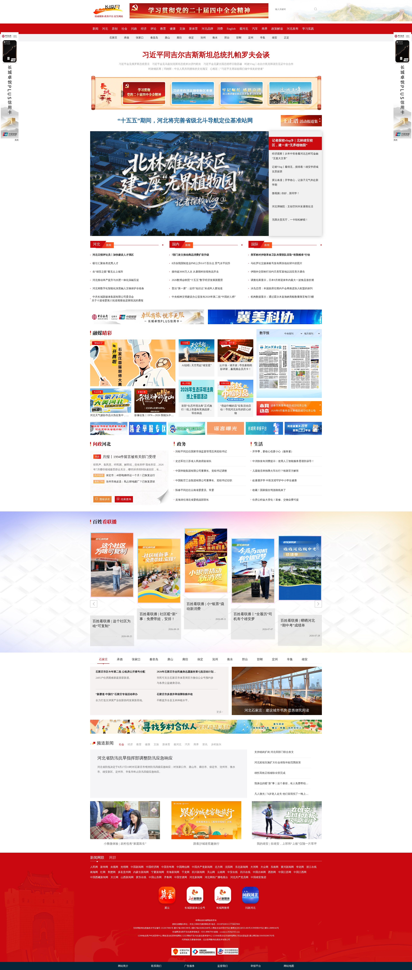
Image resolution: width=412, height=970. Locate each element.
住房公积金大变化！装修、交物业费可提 (275, 499)
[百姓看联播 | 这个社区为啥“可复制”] (300, 568)
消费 (220, 28)
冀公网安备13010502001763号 (261, 936)
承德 (126, 37)
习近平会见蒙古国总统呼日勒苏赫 (222, 64)
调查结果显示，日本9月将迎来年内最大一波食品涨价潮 (282, 280)
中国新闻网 (137, 867)
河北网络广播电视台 (216, 877)
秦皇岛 (154, 37)
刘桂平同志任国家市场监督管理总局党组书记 (201, 451)
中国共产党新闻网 (202, 867)
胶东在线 (141, 877)
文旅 (182, 28)
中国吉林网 (259, 872)
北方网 (219, 867)
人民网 (94, 867)
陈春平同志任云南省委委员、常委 (194, 490)
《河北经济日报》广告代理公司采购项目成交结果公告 (294, 410)
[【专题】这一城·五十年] (290, 93)
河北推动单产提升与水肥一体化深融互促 (116, 280)
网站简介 (123, 966)
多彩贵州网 (124, 872)
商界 (264, 28)
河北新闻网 (195, 877)
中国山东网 (155, 877)
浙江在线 (311, 867)
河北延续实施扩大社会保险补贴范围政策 (277, 762)
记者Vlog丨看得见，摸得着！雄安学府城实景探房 (295, 169)
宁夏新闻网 (157, 872)
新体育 (193, 28)
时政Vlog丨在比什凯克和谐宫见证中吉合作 (268, 64)
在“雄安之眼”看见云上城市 (108, 271)
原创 (115, 28)
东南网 (274, 867)
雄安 (274, 37)
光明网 (124, 867)
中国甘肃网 (180, 877)
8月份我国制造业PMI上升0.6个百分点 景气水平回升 (201, 263)
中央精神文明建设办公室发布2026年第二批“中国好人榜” (204, 296)
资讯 (204, 744)
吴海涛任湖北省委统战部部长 (192, 499)
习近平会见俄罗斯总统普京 (134, 64)
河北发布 (292, 28)
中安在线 (232, 872)
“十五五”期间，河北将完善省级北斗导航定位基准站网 (185, 120)
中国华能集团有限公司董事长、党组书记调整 (201, 470)
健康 (173, 28)
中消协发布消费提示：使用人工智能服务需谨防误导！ (283, 461)
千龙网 (185, 872)
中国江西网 (300, 872)
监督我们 (222, 966)
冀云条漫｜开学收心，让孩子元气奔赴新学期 (295, 182)
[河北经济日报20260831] (273, 366)
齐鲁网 (168, 877)
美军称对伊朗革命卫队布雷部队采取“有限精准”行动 (280, 254)
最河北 (243, 28)
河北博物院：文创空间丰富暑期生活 (292, 206)
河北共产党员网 (239, 877)
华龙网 (300, 867)
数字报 (264, 333)
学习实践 (308, 28)
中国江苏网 (284, 872)
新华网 (104, 867)
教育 (163, 28)
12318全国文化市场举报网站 (225, 936)
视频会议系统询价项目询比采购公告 (291, 405)
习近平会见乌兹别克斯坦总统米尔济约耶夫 (176, 64)
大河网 (254, 867)
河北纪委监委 (243, 936)
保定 (191, 37)
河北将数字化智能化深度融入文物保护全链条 (118, 288)
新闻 (95, 28)
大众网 (264, 867)
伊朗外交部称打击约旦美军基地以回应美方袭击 (278, 271)
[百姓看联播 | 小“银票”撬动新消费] (159, 571)
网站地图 (289, 966)
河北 (105, 28)
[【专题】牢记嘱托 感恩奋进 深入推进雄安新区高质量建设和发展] (241, 93)
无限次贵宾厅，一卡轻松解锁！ (290, 219)
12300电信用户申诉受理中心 (150, 936)
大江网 (114, 877)
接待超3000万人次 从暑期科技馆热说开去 (195, 271)
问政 (134, 28)
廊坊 (179, 37)
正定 (286, 37)
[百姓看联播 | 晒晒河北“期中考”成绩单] (253, 571)
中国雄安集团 (258, 877)
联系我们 (156, 966)
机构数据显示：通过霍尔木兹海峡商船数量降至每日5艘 (282, 296)
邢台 (226, 37)
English (231, 28)
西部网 (272, 872)
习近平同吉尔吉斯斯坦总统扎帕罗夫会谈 (206, 55)
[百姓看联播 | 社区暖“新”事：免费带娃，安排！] (112, 565)
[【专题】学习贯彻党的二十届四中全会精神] (143, 93)
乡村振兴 (216, 744)
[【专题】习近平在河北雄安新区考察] (192, 93)
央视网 (114, 867)
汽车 (255, 28)
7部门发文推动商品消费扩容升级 (190, 254)
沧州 (203, 37)
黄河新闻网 (287, 867)
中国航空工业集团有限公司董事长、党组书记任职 (203, 480)
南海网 (94, 872)
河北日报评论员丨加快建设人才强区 (113, 254)
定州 (250, 37)
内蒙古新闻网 (141, 872)
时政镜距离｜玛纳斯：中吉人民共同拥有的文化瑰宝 (178, 68)
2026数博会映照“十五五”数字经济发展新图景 (197, 280)
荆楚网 (112, 872)
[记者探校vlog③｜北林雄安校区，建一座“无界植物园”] (179, 183)
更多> (219, 712)
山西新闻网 (127, 877)
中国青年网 (167, 867)
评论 (153, 28)
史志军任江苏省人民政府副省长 (193, 461)
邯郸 (238, 37)
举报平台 (256, 966)
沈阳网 (229, 867)
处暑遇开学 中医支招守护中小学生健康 (274, 480)
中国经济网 (152, 867)
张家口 (140, 37)
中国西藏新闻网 (99, 877)
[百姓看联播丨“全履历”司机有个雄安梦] (206, 560)
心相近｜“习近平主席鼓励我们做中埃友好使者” (237, 68)
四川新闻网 (198, 872)
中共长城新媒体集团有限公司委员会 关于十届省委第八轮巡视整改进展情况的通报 (117, 298)
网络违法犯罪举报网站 (172, 936)
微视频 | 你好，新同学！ (286, 193)
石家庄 (113, 37)
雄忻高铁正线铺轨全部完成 (269, 773)
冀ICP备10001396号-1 (183, 928)
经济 (144, 28)
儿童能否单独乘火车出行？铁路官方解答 (275, 470)
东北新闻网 (241, 867)
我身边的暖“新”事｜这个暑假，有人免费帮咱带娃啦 (282, 783)
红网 (102, 872)
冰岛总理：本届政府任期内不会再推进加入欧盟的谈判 (282, 288)
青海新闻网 (172, 872)
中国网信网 (183, 867)
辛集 (262, 37)
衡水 (215, 37)
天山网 (211, 872)
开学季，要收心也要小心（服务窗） (273, 451)
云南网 (221, 872)
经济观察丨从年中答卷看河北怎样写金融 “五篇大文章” (295, 156)
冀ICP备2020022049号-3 (202, 928)
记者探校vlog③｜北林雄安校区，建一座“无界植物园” (292, 143)
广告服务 (189, 966)
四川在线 (245, 872)
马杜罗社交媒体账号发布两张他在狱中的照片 (276, 263)
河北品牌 (207, 28)
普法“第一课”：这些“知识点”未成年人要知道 (197, 288)
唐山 (167, 37)
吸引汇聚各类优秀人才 (105, 263)
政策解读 (277, 28)
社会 (124, 28)
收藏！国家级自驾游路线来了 (269, 490)
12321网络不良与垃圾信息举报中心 (197, 936)
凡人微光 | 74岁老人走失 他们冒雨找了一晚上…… (282, 793)
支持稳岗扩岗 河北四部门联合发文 (274, 752)
